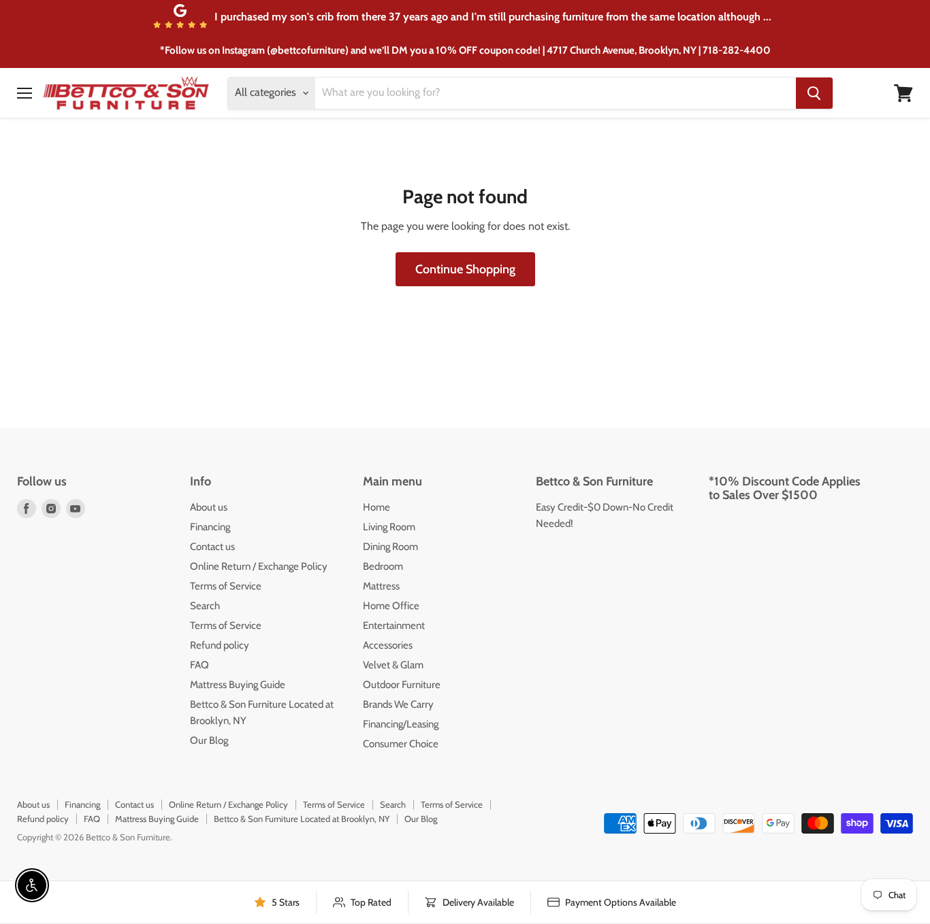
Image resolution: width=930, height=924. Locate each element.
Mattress (381, 586)
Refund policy (219, 645)
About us (208, 507)
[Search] (814, 93)
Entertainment (394, 625)
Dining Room (390, 547)
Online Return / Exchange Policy (258, 566)
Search (205, 606)
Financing (210, 527)
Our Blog (209, 740)
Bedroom (383, 566)
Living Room (389, 527)
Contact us (212, 547)
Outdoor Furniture (401, 685)
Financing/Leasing (400, 724)
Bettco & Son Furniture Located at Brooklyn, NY (301, 818)
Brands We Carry (398, 704)
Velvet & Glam (393, 665)
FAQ (199, 665)
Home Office (391, 606)
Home (376, 507)
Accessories (388, 645)
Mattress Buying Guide (237, 685)
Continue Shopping (465, 269)
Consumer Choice (400, 744)
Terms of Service (225, 586)
